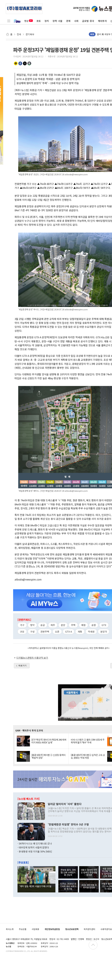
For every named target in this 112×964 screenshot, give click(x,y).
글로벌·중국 (88, 21)
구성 (32, 631)
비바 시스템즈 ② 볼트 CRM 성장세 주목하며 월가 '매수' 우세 (87, 741)
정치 (46, 21)
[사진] (31, 810)
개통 (80, 631)
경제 (68, 21)
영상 (26, 21)
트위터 (25, 63)
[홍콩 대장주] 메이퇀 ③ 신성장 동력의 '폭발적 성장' (48, 756)
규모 (22, 631)
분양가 (103, 631)
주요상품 (22, 929)
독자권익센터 (89, 929)
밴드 (29, 63)
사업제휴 (35, 929)
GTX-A (68, 631)
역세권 (91, 631)
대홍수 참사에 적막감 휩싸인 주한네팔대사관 (89, 872)
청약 (32, 625)
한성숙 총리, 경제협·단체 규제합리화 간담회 (68, 872)
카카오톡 (16, 63)
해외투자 (102, 21)
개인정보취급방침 (52, 929)
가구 (22, 625)
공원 (93, 625)
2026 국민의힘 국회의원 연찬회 (89, 886)
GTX (104, 625)
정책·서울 (57, 21)
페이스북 (20, 63)
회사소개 (9, 929)
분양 (63, 625)
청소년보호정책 (71, 929)
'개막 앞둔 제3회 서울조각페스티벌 (35, 886)
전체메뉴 (9, 20)
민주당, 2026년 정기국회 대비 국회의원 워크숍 (68, 886)
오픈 (57, 631)
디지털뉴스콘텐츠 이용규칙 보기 (32, 657)
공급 (42, 625)
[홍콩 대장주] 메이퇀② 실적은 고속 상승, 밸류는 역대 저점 (88, 756)
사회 (76, 21)
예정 (83, 625)
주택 (73, 625)
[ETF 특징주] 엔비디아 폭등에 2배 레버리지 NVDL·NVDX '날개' (48, 741)
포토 (38, 21)
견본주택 (44, 631)
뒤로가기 (22, 665)
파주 (53, 625)
